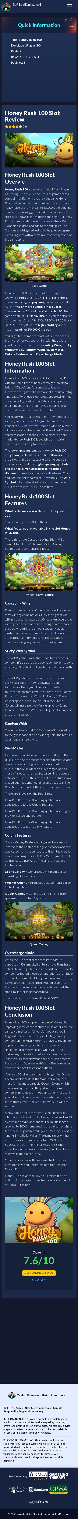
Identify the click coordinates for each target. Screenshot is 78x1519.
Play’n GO (39, 1280)
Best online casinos (39, 1272)
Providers (58, 1395)
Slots (45, 1395)
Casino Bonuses (28, 1395)
